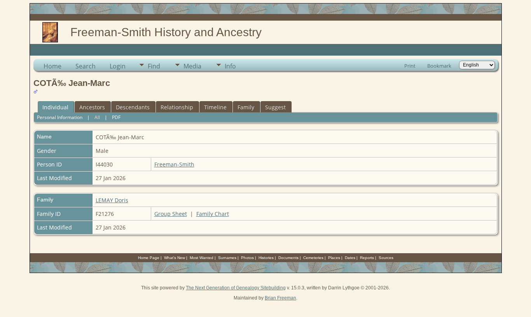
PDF (116, 117)
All (97, 117)
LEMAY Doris (112, 200)
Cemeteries (313, 258)
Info (230, 66)
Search (85, 66)
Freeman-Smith (174, 164)
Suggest (275, 107)
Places (334, 258)
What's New (174, 258)
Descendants (133, 107)
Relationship (177, 107)
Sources (386, 258)
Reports (367, 258)
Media (192, 66)
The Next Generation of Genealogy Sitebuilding (236, 288)
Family (246, 107)
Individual (55, 107)
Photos (247, 258)
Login (118, 66)
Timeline (215, 107)
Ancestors (92, 107)
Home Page (148, 258)
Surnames (227, 258)
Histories (266, 258)
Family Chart (212, 213)
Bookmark (439, 65)
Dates (350, 258)
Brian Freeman (280, 298)
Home (52, 66)
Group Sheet (170, 213)
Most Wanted (201, 258)
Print (410, 65)
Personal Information (59, 117)
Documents (288, 258)
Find (154, 66)
